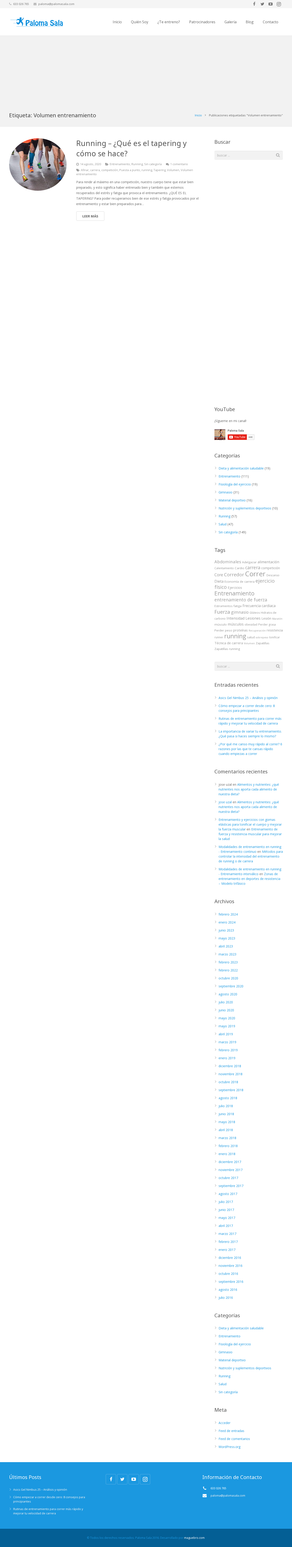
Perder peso (223, 630)
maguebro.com (194, 1538)
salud (251, 637)
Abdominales (227, 561)
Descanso (272, 575)
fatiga (237, 606)
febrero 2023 (228, 962)
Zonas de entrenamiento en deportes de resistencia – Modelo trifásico (249, 879)
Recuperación (257, 630)
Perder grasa (267, 624)
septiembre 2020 (231, 986)
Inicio (198, 115)
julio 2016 (226, 1297)
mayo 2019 (227, 1026)
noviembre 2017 (230, 1170)
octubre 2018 (228, 1082)
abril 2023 (226, 946)
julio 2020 (226, 1002)
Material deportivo (232, 500)
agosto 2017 (228, 1194)
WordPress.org (229, 1447)
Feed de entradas (231, 1431)
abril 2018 (226, 1130)
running (146, 170)
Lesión (266, 618)
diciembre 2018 (230, 1066)
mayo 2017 (227, 1218)
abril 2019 (226, 1034)
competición (109, 170)
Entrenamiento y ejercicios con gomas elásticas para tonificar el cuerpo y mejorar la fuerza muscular (250, 824)
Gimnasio (225, 492)
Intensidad (236, 618)
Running (137, 164)
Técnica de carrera (228, 643)
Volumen (173, 170)
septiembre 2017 (231, 1186)
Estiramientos (223, 606)
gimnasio (240, 612)
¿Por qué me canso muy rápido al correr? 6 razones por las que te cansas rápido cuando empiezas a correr (250, 749)
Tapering (160, 170)
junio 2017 (226, 1210)
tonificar (274, 637)
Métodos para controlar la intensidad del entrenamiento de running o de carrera (251, 856)
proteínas (240, 630)
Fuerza (222, 611)
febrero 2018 (228, 1146)
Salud (223, 524)
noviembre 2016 (230, 1265)
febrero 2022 (228, 970)
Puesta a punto (129, 170)
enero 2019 (227, 1058)
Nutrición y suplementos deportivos (245, 508)
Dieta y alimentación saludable (241, 468)
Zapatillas (262, 643)
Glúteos (255, 613)
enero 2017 (227, 1249)
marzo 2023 (227, 954)
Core (218, 574)
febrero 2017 (228, 1241)
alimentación (268, 561)
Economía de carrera (239, 581)
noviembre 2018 (230, 1074)
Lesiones (253, 618)
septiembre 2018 (231, 1090)
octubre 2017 (228, 1178)
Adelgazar (249, 562)
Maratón (277, 618)
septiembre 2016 (231, 1281)
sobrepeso (262, 637)
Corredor (234, 574)
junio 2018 (226, 1114)
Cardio (239, 568)
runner (218, 637)
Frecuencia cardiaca (259, 605)
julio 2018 (226, 1106)
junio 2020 (226, 1010)
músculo (220, 624)
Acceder (224, 1423)
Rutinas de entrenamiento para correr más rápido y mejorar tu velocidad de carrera (48, 1511)
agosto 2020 (228, 994)
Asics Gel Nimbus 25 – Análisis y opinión (248, 698)
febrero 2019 (228, 1050)
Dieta (219, 581)
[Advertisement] (146, 70)
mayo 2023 (227, 938)
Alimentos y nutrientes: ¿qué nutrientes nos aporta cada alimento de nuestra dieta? (249, 789)
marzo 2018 (227, 1138)
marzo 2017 (227, 1233)
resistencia (275, 630)
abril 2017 (226, 1226)
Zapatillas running (227, 649)
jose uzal (225, 802)
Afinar (85, 170)
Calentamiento (224, 568)
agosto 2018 (228, 1098)
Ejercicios (235, 587)
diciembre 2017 (230, 1162)
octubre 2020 (228, 978)
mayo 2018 (227, 1122)
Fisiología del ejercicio (235, 484)
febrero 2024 (228, 914)
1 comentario (179, 164)
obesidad (251, 624)
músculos (236, 624)
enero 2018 (227, 1154)
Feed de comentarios (234, 1439)
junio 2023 (226, 930)
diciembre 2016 (230, 1257)
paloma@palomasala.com (56, 4)
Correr (255, 573)
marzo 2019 (227, 1042)
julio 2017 (226, 1202)
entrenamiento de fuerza (240, 600)
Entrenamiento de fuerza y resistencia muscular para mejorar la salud (250, 834)
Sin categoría (153, 164)
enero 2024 (227, 922)
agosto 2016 (228, 1289)
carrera (95, 170)
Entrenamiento (120, 164)
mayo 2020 (227, 1018)
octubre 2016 (228, 1273)
